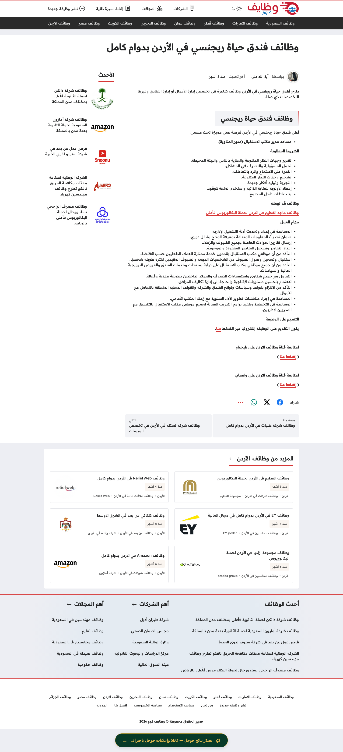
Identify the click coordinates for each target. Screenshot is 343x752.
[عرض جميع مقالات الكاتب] (293, 77)
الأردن (243, 458)
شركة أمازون (107, 573)
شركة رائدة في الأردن (102, 533)
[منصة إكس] (266, 403)
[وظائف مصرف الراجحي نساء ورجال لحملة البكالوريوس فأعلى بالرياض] (79, 215)
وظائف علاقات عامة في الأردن (133, 496)
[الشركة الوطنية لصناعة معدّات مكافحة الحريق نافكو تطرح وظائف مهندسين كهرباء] (79, 186)
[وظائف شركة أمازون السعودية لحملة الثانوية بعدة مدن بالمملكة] (79, 128)
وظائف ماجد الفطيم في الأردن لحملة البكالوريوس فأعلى (252, 212)
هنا (218, 328)
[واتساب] (253, 403)
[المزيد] (240, 403)
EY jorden (230, 533)
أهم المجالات (89, 604)
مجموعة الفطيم (230, 496)
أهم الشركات (154, 604)
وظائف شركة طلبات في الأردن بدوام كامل (260, 425)
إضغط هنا (288, 356)
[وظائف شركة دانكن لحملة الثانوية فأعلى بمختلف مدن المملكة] (79, 99)
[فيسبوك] (279, 403)
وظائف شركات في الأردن (261, 496)
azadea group (228, 576)
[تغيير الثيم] (236, 8)
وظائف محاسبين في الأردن (260, 533)
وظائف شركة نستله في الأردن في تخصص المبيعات (164, 428)
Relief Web (101, 496)
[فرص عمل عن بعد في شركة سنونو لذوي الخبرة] (79, 157)
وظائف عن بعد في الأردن (136, 533)
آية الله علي (260, 76)
